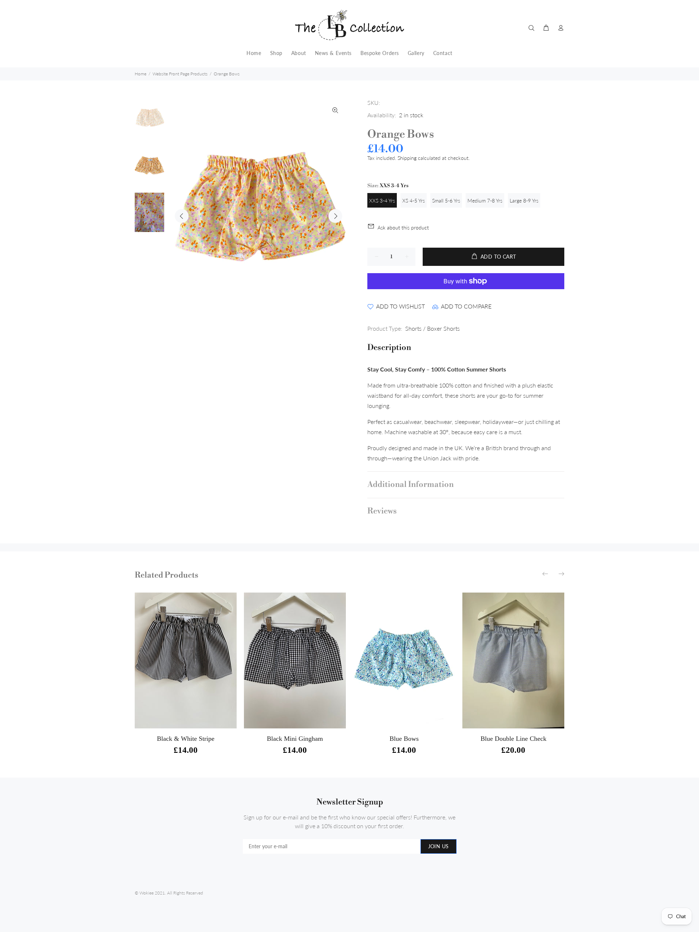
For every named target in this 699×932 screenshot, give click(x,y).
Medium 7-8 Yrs (484, 200)
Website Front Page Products (180, 73)
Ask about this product (403, 227)
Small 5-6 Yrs (446, 200)
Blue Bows (404, 738)
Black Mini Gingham (295, 738)
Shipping (407, 158)
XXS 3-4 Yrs (382, 200)
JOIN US (438, 846)
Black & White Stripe (185, 738)
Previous (182, 216)
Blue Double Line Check (513, 738)
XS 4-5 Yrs (413, 200)
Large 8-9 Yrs (524, 200)
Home (140, 73)
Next (335, 216)
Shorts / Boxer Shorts (432, 328)
